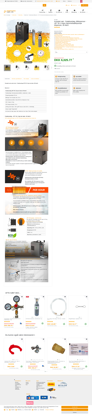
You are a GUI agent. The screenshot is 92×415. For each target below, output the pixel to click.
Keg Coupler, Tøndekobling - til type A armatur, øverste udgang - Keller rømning (35, 362)
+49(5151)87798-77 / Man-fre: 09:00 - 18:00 (45, 1)
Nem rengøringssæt (10, 255)
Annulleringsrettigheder (40, 382)
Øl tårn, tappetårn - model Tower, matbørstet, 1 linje (64, 44)
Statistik (13, 409)
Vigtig (7, 409)
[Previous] (6, 41)
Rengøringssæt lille (10, 252)
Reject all (75, 409)
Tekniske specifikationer (17, 78)
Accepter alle (75, 407)
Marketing (19, 409)
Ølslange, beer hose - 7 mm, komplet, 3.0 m (63, 43)
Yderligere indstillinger (49, 409)
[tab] (7, 78)
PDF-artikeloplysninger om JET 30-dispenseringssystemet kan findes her (20, 118)
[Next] (49, 41)
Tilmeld (27, 383)
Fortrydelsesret (18, 384)
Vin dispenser (59, 12)
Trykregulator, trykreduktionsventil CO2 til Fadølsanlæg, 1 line (66, 40)
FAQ (16, 385)
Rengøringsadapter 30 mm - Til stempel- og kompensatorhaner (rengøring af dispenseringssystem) (56, 362)
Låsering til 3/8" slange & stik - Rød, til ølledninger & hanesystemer (67, 37)
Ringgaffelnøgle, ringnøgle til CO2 (61, 42)
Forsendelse (17, 383)
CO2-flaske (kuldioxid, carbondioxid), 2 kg (62, 41)
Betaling (16, 382)
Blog (37, 389)
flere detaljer (26, 78)
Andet (66, 12)
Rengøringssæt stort (10, 257)
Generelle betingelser (40, 388)
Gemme (74, 412)
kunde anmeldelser (35, 78)
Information (17, 389)
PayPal (35, 409)
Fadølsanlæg (42, 12)
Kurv (27, 384)
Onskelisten (58, 68)
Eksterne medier (28, 409)
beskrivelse (7, 78)
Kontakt (58, 1)
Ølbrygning (74, 12)
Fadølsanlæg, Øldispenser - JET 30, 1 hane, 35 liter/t (64, 45)
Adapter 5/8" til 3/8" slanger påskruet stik (62, 36)
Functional (42, 409)
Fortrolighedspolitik (40, 383)
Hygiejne (50, 12)
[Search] (44, 5)
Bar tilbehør (83, 12)
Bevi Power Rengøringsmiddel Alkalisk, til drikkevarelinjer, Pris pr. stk (77, 362)
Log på (27, 382)
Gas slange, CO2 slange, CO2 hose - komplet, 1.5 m (64, 49)
